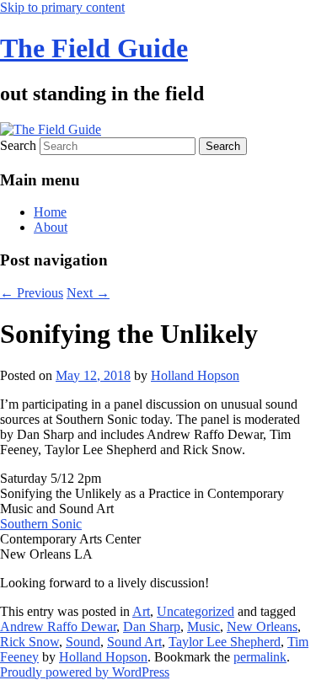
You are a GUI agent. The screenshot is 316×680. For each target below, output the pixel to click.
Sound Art (134, 641)
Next (88, 293)
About (50, 227)
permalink (260, 657)
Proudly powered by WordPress (84, 672)
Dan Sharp (151, 626)
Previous (31, 293)
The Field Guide (94, 48)
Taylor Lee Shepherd (225, 641)
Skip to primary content (62, 7)
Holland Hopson (195, 375)
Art (141, 611)
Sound (83, 641)
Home (50, 212)
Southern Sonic (41, 524)
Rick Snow (29, 641)
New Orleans (262, 626)
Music (203, 626)
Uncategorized (195, 611)
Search (18, 145)
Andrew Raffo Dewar (58, 626)
